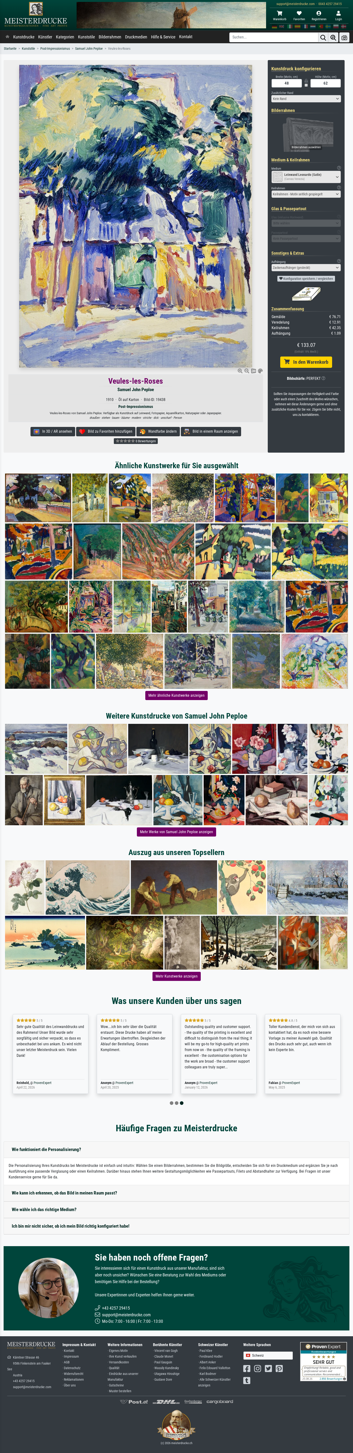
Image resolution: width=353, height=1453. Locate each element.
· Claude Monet (163, 1356)
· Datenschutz (71, 1368)
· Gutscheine (116, 1385)
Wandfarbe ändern (161, 431)
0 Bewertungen (145, 441)
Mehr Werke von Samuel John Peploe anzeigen (176, 832)
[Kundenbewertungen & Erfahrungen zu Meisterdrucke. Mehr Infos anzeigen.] (323, 1361)
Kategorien (65, 37)
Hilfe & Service (163, 37)
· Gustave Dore (162, 1380)
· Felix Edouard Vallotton (214, 1368)
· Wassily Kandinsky (166, 1368)
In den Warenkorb (309, 362)
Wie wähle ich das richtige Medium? (44, 1209)
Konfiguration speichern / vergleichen (308, 279)
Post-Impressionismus (55, 49)
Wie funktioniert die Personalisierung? (46, 1149)
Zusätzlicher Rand (282, 93)
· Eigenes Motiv (118, 1351)
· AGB (66, 1362)
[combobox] (306, 98)
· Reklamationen (73, 1380)
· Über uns (69, 1385)
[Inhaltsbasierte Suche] (333, 37)
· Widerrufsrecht (72, 1374)
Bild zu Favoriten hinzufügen (108, 431)
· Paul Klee (205, 1351)
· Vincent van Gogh (165, 1351)
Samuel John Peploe (89, 49)
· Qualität (113, 1368)
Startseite (10, 49)
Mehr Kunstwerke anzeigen (177, 976)
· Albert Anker (207, 1362)
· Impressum (70, 1356)
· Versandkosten (118, 1362)
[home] (7, 37)
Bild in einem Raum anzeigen (214, 431)
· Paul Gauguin (162, 1362)
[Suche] (323, 37)
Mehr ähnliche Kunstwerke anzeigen (176, 695)
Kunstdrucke (23, 37)
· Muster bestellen (119, 1391)
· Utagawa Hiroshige (166, 1374)
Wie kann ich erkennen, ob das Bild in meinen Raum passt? (64, 1193)
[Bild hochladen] (344, 37)
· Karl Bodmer (207, 1374)
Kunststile (86, 37)
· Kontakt (68, 1351)
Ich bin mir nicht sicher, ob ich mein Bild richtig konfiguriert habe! (70, 1226)
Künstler (45, 37)
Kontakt (185, 36)
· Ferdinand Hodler (210, 1356)
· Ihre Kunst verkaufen (122, 1356)
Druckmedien (136, 37)
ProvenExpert (40, 1083)
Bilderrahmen (110, 37)
